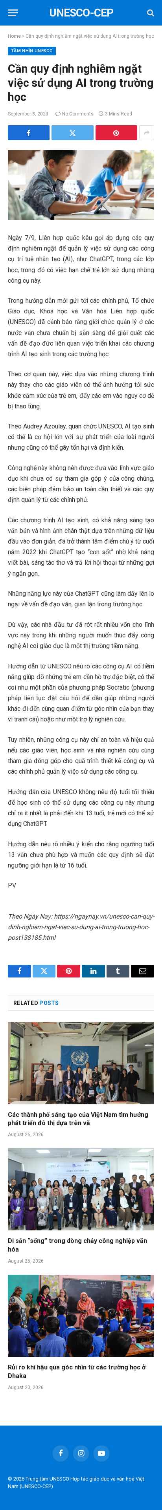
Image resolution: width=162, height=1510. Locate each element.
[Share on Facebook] (29, 132)
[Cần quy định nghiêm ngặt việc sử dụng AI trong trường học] (81, 185)
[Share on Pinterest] (116, 132)
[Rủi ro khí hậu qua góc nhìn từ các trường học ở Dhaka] (81, 1316)
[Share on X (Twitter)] (72, 132)
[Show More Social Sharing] (146, 132)
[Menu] (13, 13)
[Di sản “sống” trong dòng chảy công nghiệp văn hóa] (81, 1189)
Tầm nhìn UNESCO (32, 50)
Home (14, 36)
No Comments (78, 114)
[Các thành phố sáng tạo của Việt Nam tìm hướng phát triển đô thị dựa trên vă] (81, 1063)
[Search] (149, 13)
